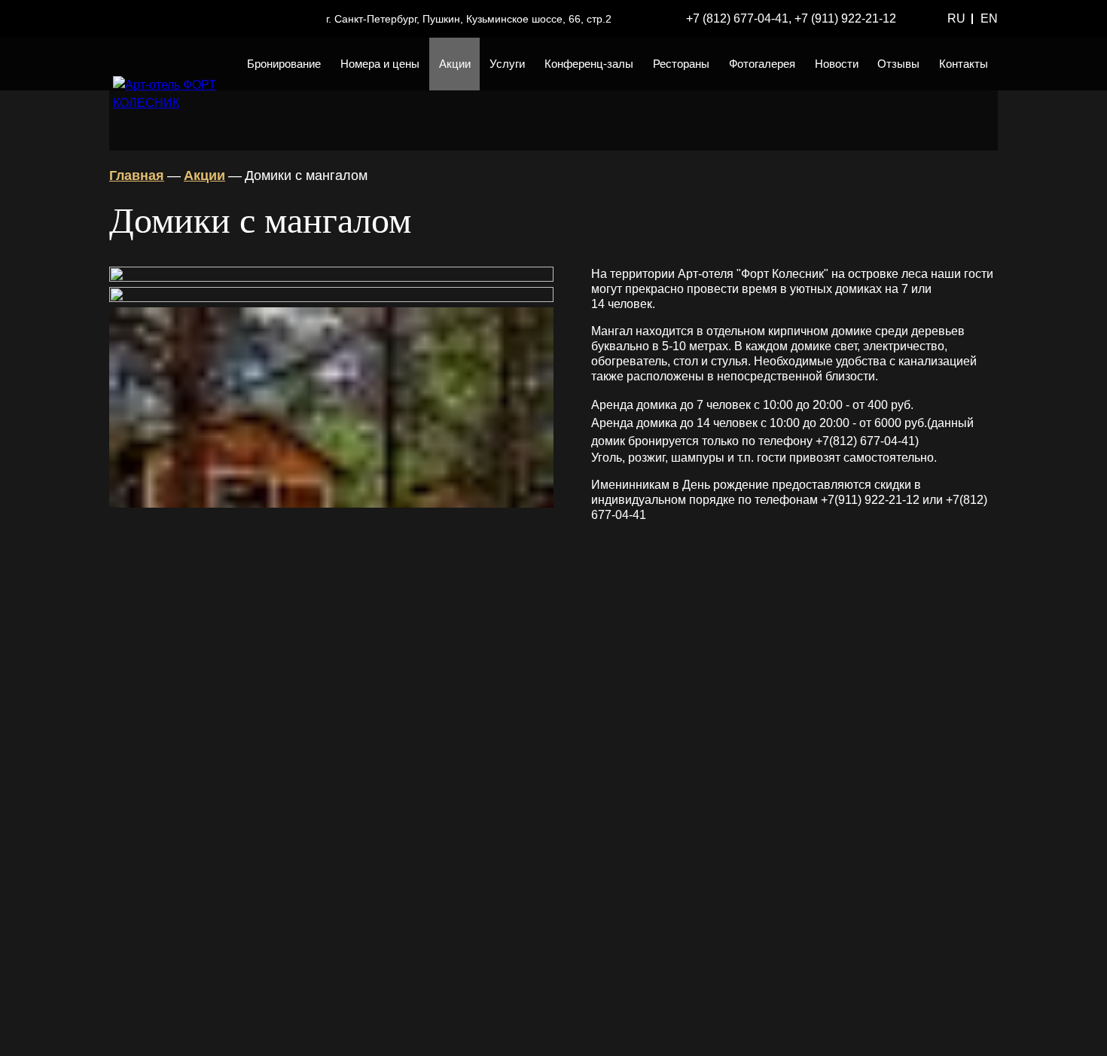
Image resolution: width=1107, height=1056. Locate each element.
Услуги (507, 63)
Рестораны (681, 63)
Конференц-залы (588, 63)
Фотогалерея (762, 63)
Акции (455, 63)
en (989, 18)
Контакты (963, 63)
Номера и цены (379, 63)
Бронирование (284, 63)
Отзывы (898, 63)
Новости (836, 63)
